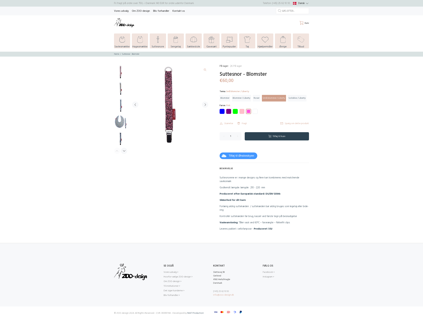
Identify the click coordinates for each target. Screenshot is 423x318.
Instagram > (268, 277)
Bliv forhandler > (172, 295)
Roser (256, 98)
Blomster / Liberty (241, 98)
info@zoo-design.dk (223, 295)
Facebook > (269, 272)
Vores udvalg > (171, 272)
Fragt (244, 123)
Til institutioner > (172, 286)
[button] (300, 3)
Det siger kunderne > (174, 291)
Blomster (224, 98)
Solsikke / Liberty (297, 98)
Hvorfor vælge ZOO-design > (178, 277)
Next (205, 104)
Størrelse (228, 123)
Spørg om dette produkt (297, 123)
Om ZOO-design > (172, 281)
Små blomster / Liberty (274, 98)
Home (116, 54)
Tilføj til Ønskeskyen (241, 155)
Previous (135, 104)
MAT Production (195, 313)
